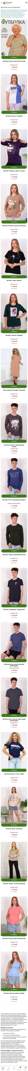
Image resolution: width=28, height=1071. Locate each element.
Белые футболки (9, 14)
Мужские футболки (5, 10)
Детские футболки (9, 11)
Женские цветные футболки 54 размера (10, 15)
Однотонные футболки (19, 14)
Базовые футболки (18, 17)
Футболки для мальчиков (7, 12)
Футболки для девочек (20, 11)
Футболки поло (9, 17)
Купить (15, 57)
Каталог (3, 2)
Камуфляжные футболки (16, 10)
